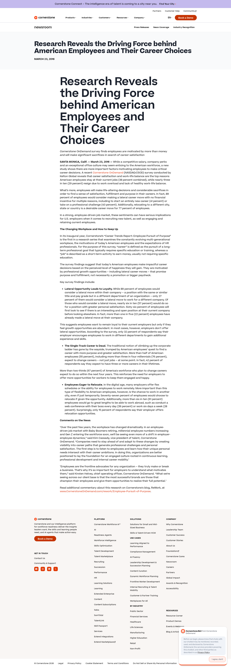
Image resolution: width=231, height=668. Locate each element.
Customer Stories (174, 540)
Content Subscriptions (105, 604)
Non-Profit (135, 648)
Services (98, 631)
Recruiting (99, 561)
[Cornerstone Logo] (44, 17)
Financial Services (139, 616)
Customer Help (172, 11)
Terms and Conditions (118, 663)
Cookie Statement (94, 663)
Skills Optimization (103, 545)
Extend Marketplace (104, 642)
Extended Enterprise (104, 594)
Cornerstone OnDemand (108, 173)
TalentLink (99, 620)
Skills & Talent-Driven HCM (143, 533)
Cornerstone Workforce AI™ (107, 524)
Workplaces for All (139, 601)
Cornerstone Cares (175, 556)
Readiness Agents (103, 535)
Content (98, 599)
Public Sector (136, 611)
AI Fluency (135, 557)
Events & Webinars (175, 626)
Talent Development (104, 551)
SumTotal (98, 615)
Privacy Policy (74, 663)
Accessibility (172, 588)
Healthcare (135, 622)
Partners (157, 11)
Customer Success (175, 535)
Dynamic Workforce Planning (144, 576)
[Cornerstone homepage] (60, 519)
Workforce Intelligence (105, 540)
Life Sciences (136, 627)
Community (189, 11)
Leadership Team (174, 529)
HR (95, 577)
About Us (170, 545)
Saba (96, 610)
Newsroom (171, 561)
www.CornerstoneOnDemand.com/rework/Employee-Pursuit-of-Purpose (105, 491)
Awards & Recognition (177, 583)
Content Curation (138, 571)
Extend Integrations (103, 636)
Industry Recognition (184, 27)
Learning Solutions (103, 583)
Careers (170, 567)
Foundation (171, 551)
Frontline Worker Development (145, 581)
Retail (133, 643)
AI (95, 529)
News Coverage (161, 27)
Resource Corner (174, 615)
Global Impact (173, 577)
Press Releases (141, 27)
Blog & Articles (173, 631)
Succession (99, 567)
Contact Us (39, 558)
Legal (60, 663)
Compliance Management (142, 551)
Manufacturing (137, 632)
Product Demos (173, 621)
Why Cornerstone (174, 524)
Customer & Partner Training (144, 595)
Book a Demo (185, 18)
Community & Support (45, 563)
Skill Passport (100, 626)
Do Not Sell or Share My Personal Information (155, 663)
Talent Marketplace (103, 556)
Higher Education (138, 638)
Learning (98, 588)
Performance (100, 572)
